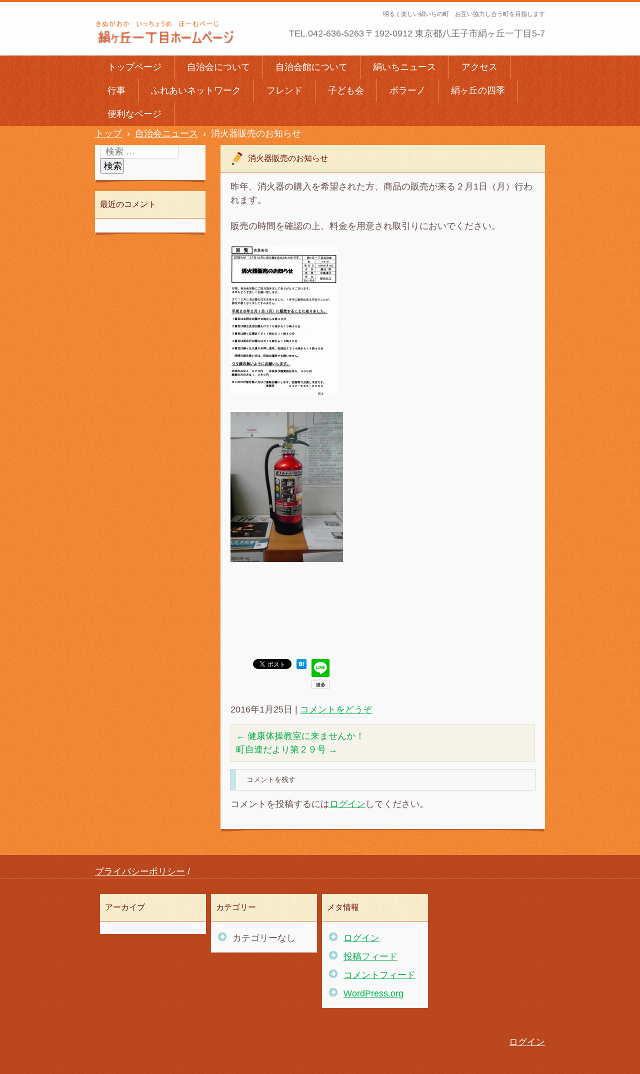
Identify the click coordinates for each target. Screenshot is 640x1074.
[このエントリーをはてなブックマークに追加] (301, 666)
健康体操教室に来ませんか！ (300, 736)
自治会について (218, 67)
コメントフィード (380, 975)
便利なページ (135, 114)
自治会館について (312, 67)
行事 (117, 91)
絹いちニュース (404, 67)
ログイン (348, 804)
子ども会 (346, 91)
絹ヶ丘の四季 (478, 91)
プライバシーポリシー (140, 871)
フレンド (284, 91)
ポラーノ (408, 91)
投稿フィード (371, 957)
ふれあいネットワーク (196, 91)
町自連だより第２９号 (287, 749)
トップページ (135, 67)
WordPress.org (374, 993)
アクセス (480, 67)
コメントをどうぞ (336, 709)
